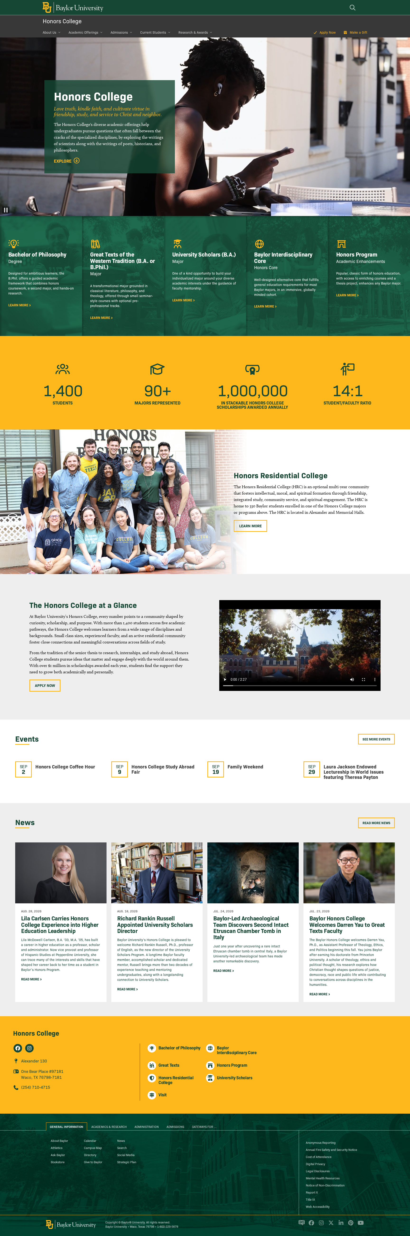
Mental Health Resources (323, 1178)
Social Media (126, 1155)
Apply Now (328, 32)
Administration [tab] (147, 1126)
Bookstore (58, 1162)
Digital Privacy (315, 1164)
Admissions (119, 32)
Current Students (153, 32)
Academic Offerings (83, 32)
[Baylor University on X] (330, 1225)
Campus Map (93, 1147)
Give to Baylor (93, 1162)
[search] (353, 7)
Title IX (310, 1199)
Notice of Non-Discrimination (325, 1185)
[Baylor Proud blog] (301, 1225)
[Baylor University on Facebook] (310, 1225)
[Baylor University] (72, 7)
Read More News (376, 822)
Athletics (56, 1147)
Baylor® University (133, 1222)
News (121, 1140)
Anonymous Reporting (321, 1142)
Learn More (250, 525)
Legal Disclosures (318, 1171)
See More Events (376, 739)
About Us (49, 32)
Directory (90, 1155)
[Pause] (6, 210)
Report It (312, 1192)
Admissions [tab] (175, 1126)
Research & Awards (193, 32)
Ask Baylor (58, 1155)
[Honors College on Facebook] (18, 1048)
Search (122, 1147)
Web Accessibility (318, 1206)
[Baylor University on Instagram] (320, 1225)
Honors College (62, 21)
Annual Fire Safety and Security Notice (331, 1149)
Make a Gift (358, 32)
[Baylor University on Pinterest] (350, 1225)
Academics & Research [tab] (109, 1126)
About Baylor (59, 1140)
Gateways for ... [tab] (204, 1126)
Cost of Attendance (318, 1156)
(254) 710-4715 (35, 1087)
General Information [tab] (66, 1126)
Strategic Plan (126, 1162)
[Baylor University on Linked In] (340, 1225)
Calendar (90, 1140)
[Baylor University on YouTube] (359, 1225)
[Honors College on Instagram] (29, 1048)
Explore (63, 161)
